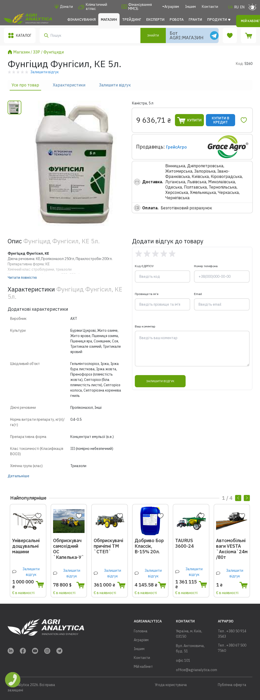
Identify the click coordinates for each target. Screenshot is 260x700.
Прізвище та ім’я (146, 294)
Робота (177, 19)
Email (198, 294)
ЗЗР (36, 52)
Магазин (109, 19)
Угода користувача (171, 685)
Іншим (190, 7)
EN (242, 7)
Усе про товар (25, 84)
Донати (66, 6)
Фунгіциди (53, 52)
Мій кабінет (143, 666)
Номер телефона (206, 266)
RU (236, 7)
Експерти (155, 19)
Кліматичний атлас (96, 7)
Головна (141, 631)
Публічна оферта (232, 685)
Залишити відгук (115, 84)
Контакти (210, 7)
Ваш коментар (145, 326)
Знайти (153, 35)
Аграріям (171, 7)
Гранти (195, 19)
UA (230, 7)
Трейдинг (131, 19)
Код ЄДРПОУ (144, 266)
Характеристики (69, 84)
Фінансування (81, 19)
